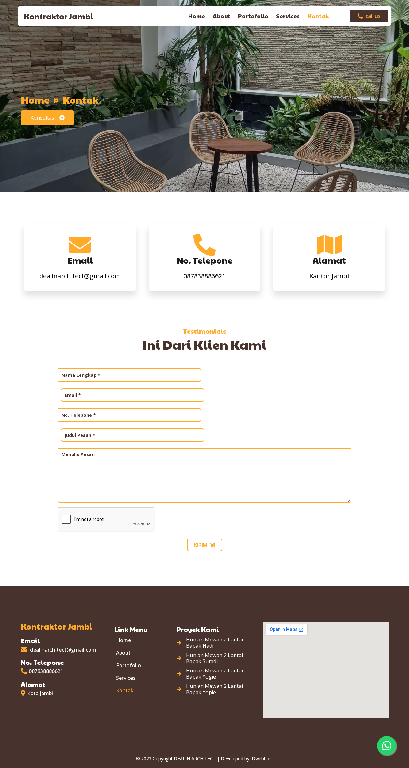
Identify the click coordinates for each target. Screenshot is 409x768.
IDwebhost (262, 759)
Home (35, 99)
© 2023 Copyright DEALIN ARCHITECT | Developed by (193, 759)
